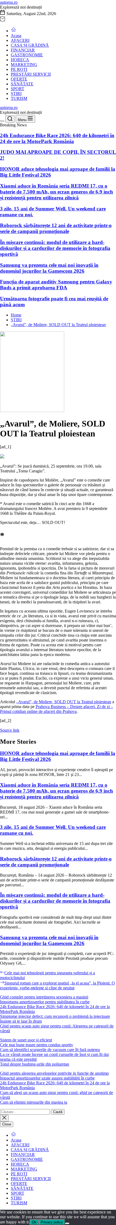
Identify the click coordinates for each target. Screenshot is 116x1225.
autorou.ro (9, 2)
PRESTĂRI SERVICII (31, 74)
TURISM (19, 98)
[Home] (13, 30)
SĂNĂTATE (22, 84)
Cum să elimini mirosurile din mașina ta (33, 1102)
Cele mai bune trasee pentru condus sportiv (36, 1044)
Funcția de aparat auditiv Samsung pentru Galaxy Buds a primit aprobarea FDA (56, 284)
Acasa (16, 35)
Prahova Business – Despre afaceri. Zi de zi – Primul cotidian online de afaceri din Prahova (56, 709)
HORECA (20, 59)
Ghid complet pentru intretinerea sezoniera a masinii (44, 997)
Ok (34, 1222)
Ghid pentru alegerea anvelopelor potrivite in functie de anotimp (54, 1073)
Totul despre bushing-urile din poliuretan (34, 1064)
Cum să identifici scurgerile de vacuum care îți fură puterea (50, 1049)
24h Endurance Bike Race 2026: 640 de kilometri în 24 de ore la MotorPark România (57, 138)
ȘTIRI (16, 93)
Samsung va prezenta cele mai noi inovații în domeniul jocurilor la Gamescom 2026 (49, 268)
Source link (9, 730)
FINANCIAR (23, 50)
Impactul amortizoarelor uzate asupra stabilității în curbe (47, 1078)
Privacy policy (52, 1222)
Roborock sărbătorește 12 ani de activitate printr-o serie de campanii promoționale (56, 228)
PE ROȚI (19, 69)
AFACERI (20, 40)
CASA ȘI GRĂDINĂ (30, 45)
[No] (67, 1223)
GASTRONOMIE (27, 55)
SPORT (17, 88)
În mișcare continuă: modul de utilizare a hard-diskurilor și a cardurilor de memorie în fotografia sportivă (55, 248)
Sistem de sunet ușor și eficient (26, 1040)
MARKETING (24, 64)
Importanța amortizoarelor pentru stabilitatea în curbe (45, 1002)
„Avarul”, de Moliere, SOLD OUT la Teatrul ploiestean (63, 701)
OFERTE (19, 79)
